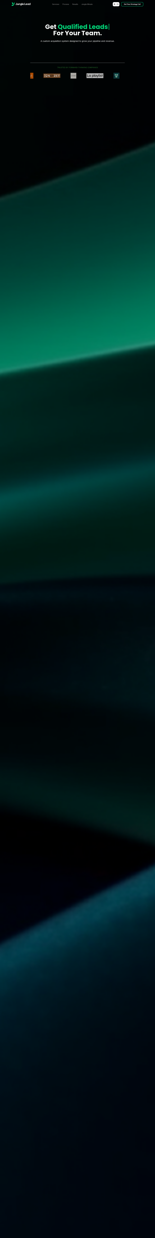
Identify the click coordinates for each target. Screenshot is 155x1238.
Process (66, 4)
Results (75, 4)
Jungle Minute (87, 4)
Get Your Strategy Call (132, 4)
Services (55, 4)
